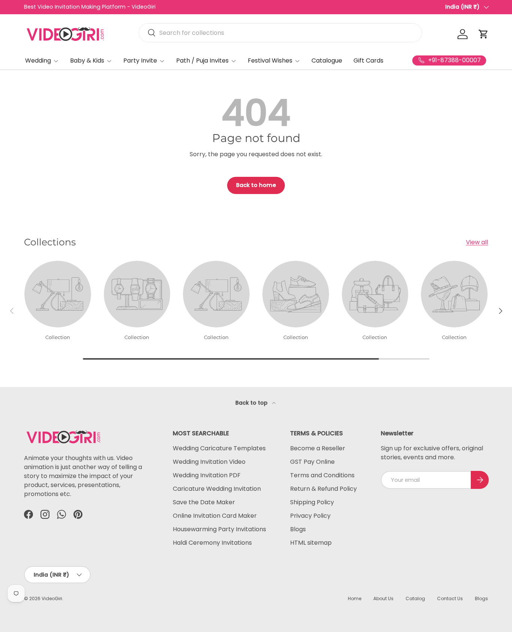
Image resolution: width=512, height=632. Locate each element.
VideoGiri (52, 598)
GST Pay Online (312, 461)
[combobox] (280, 33)
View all (477, 242)
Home (354, 598)
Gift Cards (368, 60)
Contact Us (450, 598)
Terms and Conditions (322, 475)
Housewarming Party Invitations (219, 529)
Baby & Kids (87, 60)
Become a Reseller (317, 448)
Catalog (415, 598)
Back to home (256, 185)
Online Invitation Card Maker (215, 515)
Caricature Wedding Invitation (217, 488)
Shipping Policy (312, 502)
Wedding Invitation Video (209, 461)
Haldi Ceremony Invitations (212, 542)
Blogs (298, 529)
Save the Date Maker (204, 502)
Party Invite (140, 60)
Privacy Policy (310, 515)
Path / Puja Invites (202, 60)
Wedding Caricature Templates (219, 448)
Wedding (38, 60)
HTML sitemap (311, 542)
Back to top (252, 402)
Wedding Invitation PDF (207, 475)
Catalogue (326, 60)
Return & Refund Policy (323, 488)
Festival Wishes (270, 60)
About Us (383, 598)
